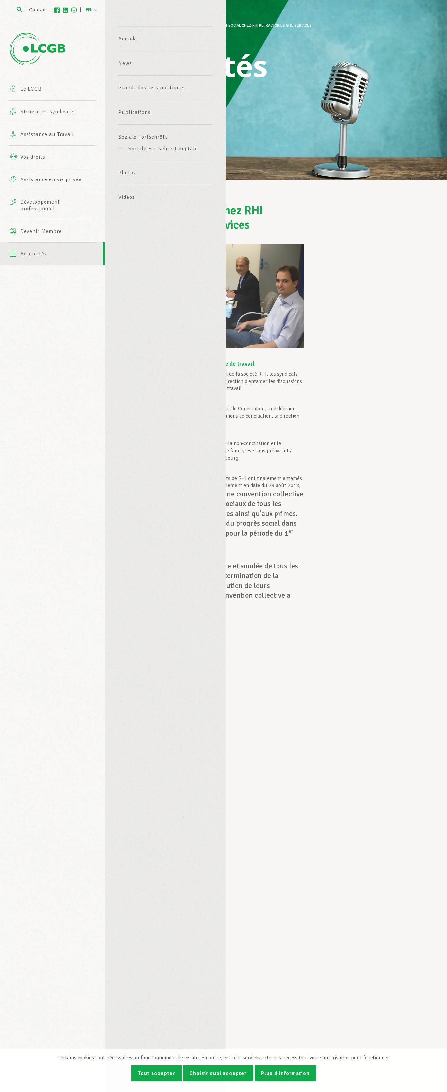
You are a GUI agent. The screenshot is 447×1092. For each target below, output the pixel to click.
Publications (134, 112)
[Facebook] (57, 9)
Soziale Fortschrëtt (142, 137)
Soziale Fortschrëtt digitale (163, 148)
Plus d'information (285, 1073)
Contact (38, 10)
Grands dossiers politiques (152, 88)
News (125, 63)
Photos (127, 172)
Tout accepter (156, 1073)
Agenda (127, 38)
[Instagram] (74, 9)
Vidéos (126, 197)
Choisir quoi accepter (218, 1073)
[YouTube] (65, 9)
